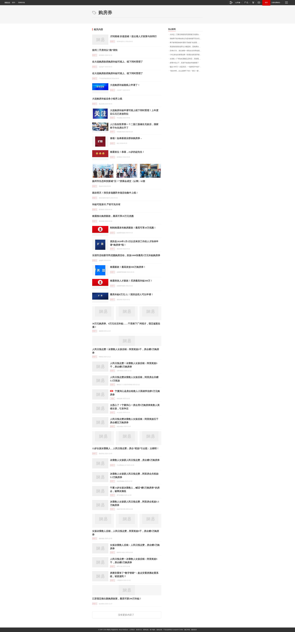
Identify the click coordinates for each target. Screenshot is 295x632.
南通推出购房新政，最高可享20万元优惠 (113, 216)
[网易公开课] (238, 2)
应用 (13, 2)
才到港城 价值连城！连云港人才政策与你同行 (133, 36)
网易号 (112, 41)
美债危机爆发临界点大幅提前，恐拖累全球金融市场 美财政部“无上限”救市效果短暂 (186, 46)
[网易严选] (246, 2)
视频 (112, 398)
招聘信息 (146, 630)
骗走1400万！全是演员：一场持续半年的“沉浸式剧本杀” (186, 67)
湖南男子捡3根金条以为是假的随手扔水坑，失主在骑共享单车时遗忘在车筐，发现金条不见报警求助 (186, 38)
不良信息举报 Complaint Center (173, 630)
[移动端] (231, 2)
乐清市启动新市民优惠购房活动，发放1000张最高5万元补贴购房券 (126, 255)
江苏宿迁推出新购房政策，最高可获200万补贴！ (117, 598)
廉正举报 (187, 630)
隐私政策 (159, 630)
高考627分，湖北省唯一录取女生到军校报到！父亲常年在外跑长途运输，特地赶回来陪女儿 (186, 51)
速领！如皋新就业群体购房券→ (126, 138)
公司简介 (132, 630)
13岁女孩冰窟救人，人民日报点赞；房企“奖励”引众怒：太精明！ (125, 448)
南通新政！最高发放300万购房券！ (128, 267)
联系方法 (139, 630)
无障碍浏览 (21, 2)
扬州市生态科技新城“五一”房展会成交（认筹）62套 (118, 181)
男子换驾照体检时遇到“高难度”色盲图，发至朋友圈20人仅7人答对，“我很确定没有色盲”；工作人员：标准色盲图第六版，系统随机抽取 (186, 42)
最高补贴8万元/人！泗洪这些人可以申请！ (131, 294)
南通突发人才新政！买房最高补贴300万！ (131, 280)
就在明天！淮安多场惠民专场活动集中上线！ (115, 192)
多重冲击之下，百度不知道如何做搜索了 (184, 63)
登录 (266, 2)
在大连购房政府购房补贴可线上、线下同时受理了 (117, 61)
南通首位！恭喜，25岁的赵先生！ (127, 152)
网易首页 (7, 2)
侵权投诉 (194, 630)
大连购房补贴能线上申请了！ (125, 85)
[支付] (254, 2)
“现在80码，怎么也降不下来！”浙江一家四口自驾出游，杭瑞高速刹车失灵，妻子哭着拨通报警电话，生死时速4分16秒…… (186, 71)
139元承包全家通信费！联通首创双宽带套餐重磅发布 (186, 55)
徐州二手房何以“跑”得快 (105, 50)
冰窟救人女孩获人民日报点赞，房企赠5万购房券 (135, 460)
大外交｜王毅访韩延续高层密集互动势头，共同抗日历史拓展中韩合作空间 (186, 34)
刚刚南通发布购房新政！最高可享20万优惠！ (133, 227)
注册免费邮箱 (275, 2)
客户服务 (152, 630)
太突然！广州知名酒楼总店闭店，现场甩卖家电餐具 (186, 59)
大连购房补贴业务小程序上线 (107, 98)
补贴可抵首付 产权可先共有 (106, 204)
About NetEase (123, 630)
